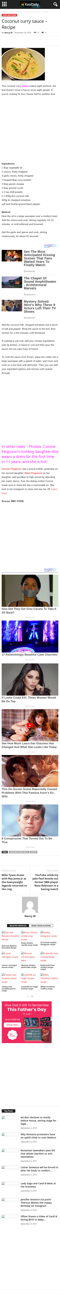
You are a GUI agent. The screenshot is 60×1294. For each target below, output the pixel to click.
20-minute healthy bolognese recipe (48, 943)
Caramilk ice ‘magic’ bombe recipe (29, 987)
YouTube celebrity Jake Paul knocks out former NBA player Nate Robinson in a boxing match (45, 882)
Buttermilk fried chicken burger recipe (47, 967)
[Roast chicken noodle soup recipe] (30, 936)
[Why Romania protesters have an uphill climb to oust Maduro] (10, 1138)
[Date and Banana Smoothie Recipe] (11, 937)
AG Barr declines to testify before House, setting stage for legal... (38, 1120)
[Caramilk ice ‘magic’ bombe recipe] (30, 979)
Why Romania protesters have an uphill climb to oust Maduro (38, 1136)
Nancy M (8, 32)
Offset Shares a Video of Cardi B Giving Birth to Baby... (39, 1218)
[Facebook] (24, 41)
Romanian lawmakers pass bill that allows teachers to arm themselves (38, 1153)
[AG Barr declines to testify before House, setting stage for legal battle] (10, 1121)
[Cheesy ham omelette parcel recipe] (11, 979)
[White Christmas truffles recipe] (49, 979)
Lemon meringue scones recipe (9, 966)
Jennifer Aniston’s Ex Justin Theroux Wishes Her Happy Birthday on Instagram (36, 1202)
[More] (47, 41)
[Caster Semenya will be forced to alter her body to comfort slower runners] (10, 1171)
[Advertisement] (30, 130)
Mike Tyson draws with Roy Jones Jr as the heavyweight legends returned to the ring (14, 882)
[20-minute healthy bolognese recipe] (49, 936)
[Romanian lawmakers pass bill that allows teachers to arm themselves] (10, 1161)
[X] (32, 41)
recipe (33, 852)
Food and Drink (16, 12)
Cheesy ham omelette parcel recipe (8, 988)
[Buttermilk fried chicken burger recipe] (49, 958)
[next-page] (32, 996)
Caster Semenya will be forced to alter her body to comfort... (39, 1169)
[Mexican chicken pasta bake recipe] (30, 958)
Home (4, 12)
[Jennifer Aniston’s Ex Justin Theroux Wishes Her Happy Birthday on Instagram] (10, 1210)
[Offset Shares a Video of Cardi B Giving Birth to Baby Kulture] (10, 1226)
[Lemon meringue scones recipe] (11, 958)
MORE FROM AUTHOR (41, 925)
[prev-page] (28, 996)
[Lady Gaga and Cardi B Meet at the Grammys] (10, 1194)
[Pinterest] (40, 41)
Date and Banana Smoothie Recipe (9, 946)
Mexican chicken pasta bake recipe (28, 966)
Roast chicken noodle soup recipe (29, 944)
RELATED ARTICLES (18, 925)
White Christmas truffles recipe (47, 987)
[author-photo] (30, 905)
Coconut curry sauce (19, 852)
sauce (25, 86)
